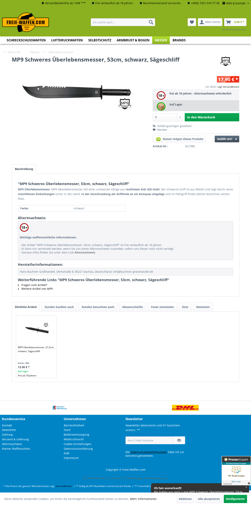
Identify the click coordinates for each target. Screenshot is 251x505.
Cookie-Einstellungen (77, 444)
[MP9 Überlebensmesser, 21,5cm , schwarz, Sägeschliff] (37, 329)
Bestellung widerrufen (234, 29)
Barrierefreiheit (74, 425)
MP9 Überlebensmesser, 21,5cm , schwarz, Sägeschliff (36, 349)
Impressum (71, 458)
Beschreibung (24, 169)
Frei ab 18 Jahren (27, 375)
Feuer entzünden (162, 307)
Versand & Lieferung (15, 439)
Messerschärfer (132, 307)
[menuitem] (63, 3)
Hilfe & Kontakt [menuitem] (235, 3)
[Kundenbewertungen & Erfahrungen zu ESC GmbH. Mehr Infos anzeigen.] (236, 470)
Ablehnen (185, 499)
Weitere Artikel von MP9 (37, 289)
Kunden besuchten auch (98, 307)
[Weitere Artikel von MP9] (225, 63)
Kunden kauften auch (59, 307)
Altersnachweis (12, 444)
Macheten (203, 307)
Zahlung (7, 434)
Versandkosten (63, 486)
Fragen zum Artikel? (34, 285)
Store (67, 430)
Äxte (185, 307)
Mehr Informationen (143, 499)
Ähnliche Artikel (26, 307)
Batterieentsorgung (76, 434)
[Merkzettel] (192, 22)
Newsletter (9, 430)
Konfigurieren (235, 499)
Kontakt (7, 425)
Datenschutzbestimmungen (149, 452)
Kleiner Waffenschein (16, 449)
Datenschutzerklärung (78, 449)
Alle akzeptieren (209, 499)
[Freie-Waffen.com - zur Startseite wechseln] (25, 22)
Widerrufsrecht (74, 439)
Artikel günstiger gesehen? (174, 126)
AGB (66, 453)
